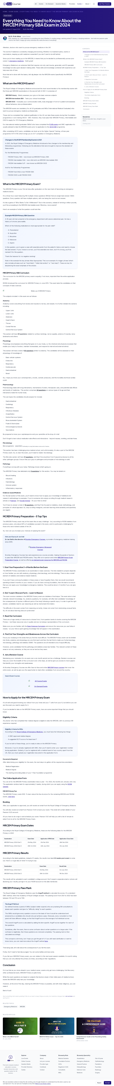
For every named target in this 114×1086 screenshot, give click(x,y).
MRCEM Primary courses (56, 667)
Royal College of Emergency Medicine (30, 732)
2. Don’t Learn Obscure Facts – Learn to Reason (96, 75)
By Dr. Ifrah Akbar (15, 36)
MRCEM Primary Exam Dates (91, 100)
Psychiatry (98, 1067)
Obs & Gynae (99, 1058)
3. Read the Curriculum (91, 79)
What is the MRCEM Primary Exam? (92, 59)
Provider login (44, 1064)
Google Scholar (25, 501)
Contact (42, 1070)
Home (5, 11)
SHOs (60, 1064)
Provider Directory (26, 1067)
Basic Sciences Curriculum (36, 626)
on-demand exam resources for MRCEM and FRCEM (49, 560)
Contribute (43, 1067)
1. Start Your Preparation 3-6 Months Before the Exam (97, 71)
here (46, 941)
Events (41, 4)
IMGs (59, 1072)
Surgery (97, 1072)
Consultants (61, 1070)
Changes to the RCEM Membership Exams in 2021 (96, 55)
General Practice (82, 1064)
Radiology (98, 1070)
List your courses (45, 1061)
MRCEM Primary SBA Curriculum (93, 64)
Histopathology (81, 1067)
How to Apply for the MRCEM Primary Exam (95, 89)
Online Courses (25, 1061)
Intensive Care (81, 1070)
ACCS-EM (53, 127)
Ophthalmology (99, 1061)
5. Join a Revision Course (92, 86)
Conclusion (86, 109)
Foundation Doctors (64, 1061)
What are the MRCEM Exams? (91, 51)
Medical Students (63, 1058)
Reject (99, 1083)
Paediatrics (98, 1064)
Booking (87, 98)
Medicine (79, 1072)
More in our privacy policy (43, 1083)
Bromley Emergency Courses (35, 539)
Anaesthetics (80, 1058)
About (87, 4)
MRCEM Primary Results (89, 103)
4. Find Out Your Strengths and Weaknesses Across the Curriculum (95, 83)
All (36, 4)
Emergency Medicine (10, 1006)
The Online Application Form (92, 95)
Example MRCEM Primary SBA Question (95, 62)
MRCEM (22, 1006)
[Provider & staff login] (94, 4)
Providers (72, 4)
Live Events (24, 1058)
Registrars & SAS (63, 1067)
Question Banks (61, 4)
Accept (107, 1083)
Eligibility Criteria (89, 92)
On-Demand (49, 4)
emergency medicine (16, 61)
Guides (79, 4)
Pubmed (13, 501)
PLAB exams (53, 124)
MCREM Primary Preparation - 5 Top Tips (94, 67)
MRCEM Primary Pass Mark (90, 106)
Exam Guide (13, 11)
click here (11, 797)
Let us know (68, 996)
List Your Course (104, 4)
